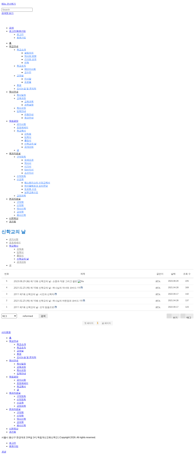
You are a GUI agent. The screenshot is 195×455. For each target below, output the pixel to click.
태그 (188, 317)
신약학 (20, 205)
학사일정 (21, 95)
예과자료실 (15, 153)
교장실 (20, 75)
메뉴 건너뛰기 (9, 3)
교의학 (20, 212)
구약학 (20, 202)
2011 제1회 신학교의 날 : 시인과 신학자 (34, 294)
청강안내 (29, 117)
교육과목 (29, 101)
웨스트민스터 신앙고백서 (37, 182)
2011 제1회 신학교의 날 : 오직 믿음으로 (34, 307)
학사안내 (13, 91)
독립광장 (13, 121)
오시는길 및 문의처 (26, 88)
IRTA (158, 281)
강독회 (27, 134)
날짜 (173, 273)
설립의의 (29, 53)
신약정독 (21, 176)
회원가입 (21, 37)
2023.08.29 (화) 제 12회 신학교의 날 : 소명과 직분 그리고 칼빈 (45, 281)
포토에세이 (22, 127)
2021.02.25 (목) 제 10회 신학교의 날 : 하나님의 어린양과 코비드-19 (48, 300)
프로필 (27, 82)
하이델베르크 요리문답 (36, 186)
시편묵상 (13, 218)
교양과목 (21, 195)
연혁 (26, 62)
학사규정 (21, 108)
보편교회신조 (31, 192)
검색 (43, 316)
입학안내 (21, 111)
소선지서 (29, 173)
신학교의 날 (30, 143)
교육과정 (21, 98)
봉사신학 (21, 215)
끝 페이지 (106, 323)
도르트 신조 (30, 189)
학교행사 (21, 130)
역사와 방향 (30, 56)
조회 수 (187, 273)
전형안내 (29, 114)
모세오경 (29, 160)
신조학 (20, 179)
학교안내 (13, 46)
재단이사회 (30, 69)
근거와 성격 (30, 59)
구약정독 (21, 156)
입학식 (27, 137)
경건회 (12, 221)
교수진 (27, 72)
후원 (19, 85)
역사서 (27, 163)
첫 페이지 (88, 323)
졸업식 (27, 140)
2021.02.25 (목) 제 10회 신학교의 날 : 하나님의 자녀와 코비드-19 (47, 287)
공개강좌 (29, 147)
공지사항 (21, 124)
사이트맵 (6, 332)
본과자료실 (15, 199)
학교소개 (21, 49)
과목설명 (29, 104)
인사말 (27, 78)
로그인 (20, 34)
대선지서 (29, 169)
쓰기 (174, 317)
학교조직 (21, 66)
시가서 (27, 166)
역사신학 (21, 208)
